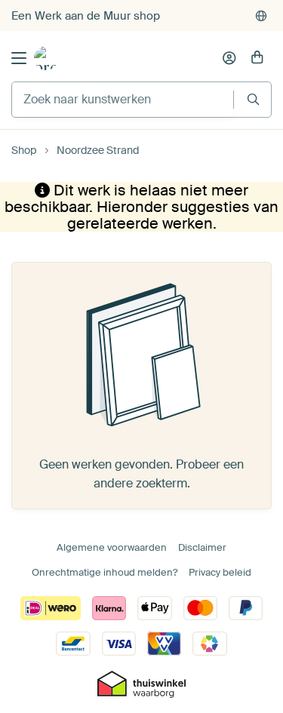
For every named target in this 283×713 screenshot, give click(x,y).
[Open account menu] (229, 58)
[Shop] (46, 58)
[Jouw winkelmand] (257, 58)
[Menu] (19, 58)
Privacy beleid (220, 572)
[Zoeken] (253, 99)
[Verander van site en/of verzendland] (261, 16)
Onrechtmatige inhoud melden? (104, 572)
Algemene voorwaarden (112, 547)
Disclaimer (202, 547)
